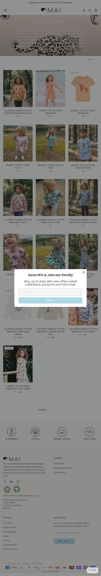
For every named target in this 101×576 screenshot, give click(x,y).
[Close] (83, 272)
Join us (50, 300)
